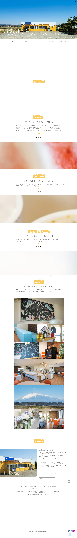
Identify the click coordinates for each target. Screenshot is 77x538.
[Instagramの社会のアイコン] (74, 531)
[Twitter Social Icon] (72, 531)
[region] (38, 137)
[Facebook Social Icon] (69, 531)
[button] (38, 19)
